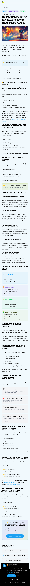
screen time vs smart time (13, 484)
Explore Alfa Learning (15, 536)
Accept (12, 575)
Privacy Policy (10, 572)
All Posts (5, 7)
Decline (19, 575)
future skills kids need (9, 482)
